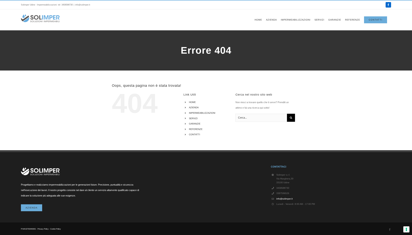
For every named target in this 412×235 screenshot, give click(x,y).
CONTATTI (194, 134)
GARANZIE (194, 123)
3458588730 (67, 5)
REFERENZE (195, 129)
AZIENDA (194, 107)
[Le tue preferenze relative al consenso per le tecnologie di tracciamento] (406, 229)
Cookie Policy (55, 229)
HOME (192, 102)
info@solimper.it (82, 5)
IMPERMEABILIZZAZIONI (202, 113)
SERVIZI (193, 118)
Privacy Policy (43, 229)
